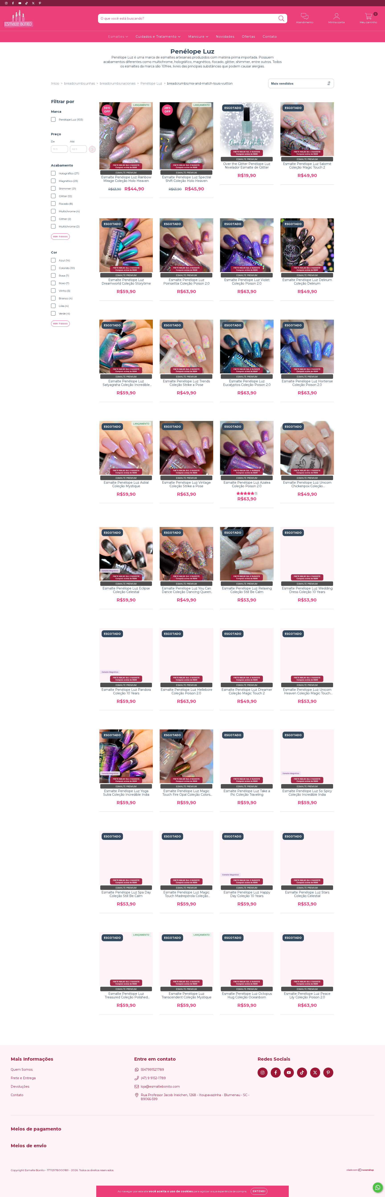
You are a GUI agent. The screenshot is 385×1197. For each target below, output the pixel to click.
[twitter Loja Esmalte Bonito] (33, 3)
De (53, 141)
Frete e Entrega (23, 1078)
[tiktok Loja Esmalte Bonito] (27, 3)
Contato (270, 37)
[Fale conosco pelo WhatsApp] (378, 1187)
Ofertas (248, 37)
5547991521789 (152, 1070)
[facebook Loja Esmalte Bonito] (13, 3)
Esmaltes (116, 37)
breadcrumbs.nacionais (117, 83)
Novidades (225, 37)
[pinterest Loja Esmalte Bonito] (40, 3)
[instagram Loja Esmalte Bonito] (6, 3)
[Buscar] (281, 18)
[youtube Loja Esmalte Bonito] (20, 3)
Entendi (259, 1191)
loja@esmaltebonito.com (160, 1087)
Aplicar (92, 149)
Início (55, 83)
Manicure (197, 37)
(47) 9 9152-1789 (153, 1078)
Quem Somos (22, 1070)
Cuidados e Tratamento (157, 37)
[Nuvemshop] (360, 1170)
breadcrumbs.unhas (79, 83)
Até (72, 141)
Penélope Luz (151, 83)
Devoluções (20, 1087)
